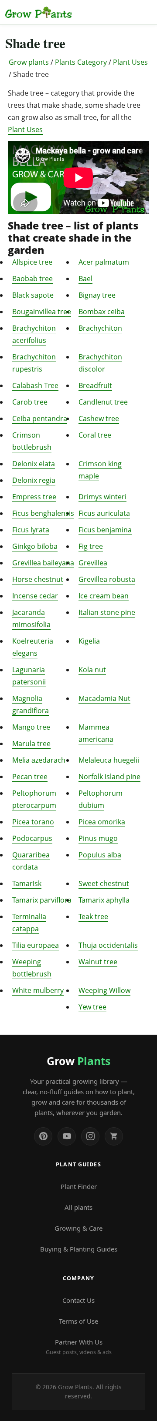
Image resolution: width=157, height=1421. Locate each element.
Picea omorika (101, 822)
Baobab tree (32, 278)
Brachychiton (100, 328)
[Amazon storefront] (114, 1136)
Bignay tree (97, 295)
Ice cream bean (103, 596)
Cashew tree (98, 418)
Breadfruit (95, 385)
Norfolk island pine (109, 776)
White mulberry (38, 990)
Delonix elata (33, 463)
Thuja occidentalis (108, 945)
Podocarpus (32, 838)
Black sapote (33, 295)
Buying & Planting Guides (78, 1249)
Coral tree (94, 435)
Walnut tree (97, 961)
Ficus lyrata (30, 530)
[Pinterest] (43, 1136)
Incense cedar (35, 596)
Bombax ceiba (101, 311)
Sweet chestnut (103, 883)
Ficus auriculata (104, 513)
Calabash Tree (35, 385)
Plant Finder (79, 1186)
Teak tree (93, 916)
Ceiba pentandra (39, 418)
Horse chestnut (37, 579)
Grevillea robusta (106, 579)
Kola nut (92, 669)
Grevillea (92, 563)
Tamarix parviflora (42, 900)
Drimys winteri (102, 496)
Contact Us (78, 1300)
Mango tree (31, 727)
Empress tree (34, 496)
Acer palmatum (103, 262)
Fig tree (90, 546)
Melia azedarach (38, 760)
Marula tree (31, 743)
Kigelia (89, 641)
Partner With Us (79, 1347)
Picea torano (33, 822)
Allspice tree (32, 262)
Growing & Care (78, 1228)
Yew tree (92, 1007)
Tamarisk (26, 883)
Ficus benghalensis (43, 513)
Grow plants (29, 62)
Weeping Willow (104, 990)
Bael (85, 278)
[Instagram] (90, 1136)
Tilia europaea (35, 945)
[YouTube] (67, 1136)
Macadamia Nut (104, 698)
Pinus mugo (98, 838)
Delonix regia (33, 480)
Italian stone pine (106, 612)
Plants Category (81, 62)
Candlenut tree (103, 402)
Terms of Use (78, 1321)
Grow (78, 1060)
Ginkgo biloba (35, 546)
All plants (78, 1207)
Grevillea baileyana (43, 563)
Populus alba (99, 855)
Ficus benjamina (105, 530)
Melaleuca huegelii (108, 760)
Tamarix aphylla (104, 900)
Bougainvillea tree (41, 311)
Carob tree (30, 402)
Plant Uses (130, 62)
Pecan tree (30, 776)
